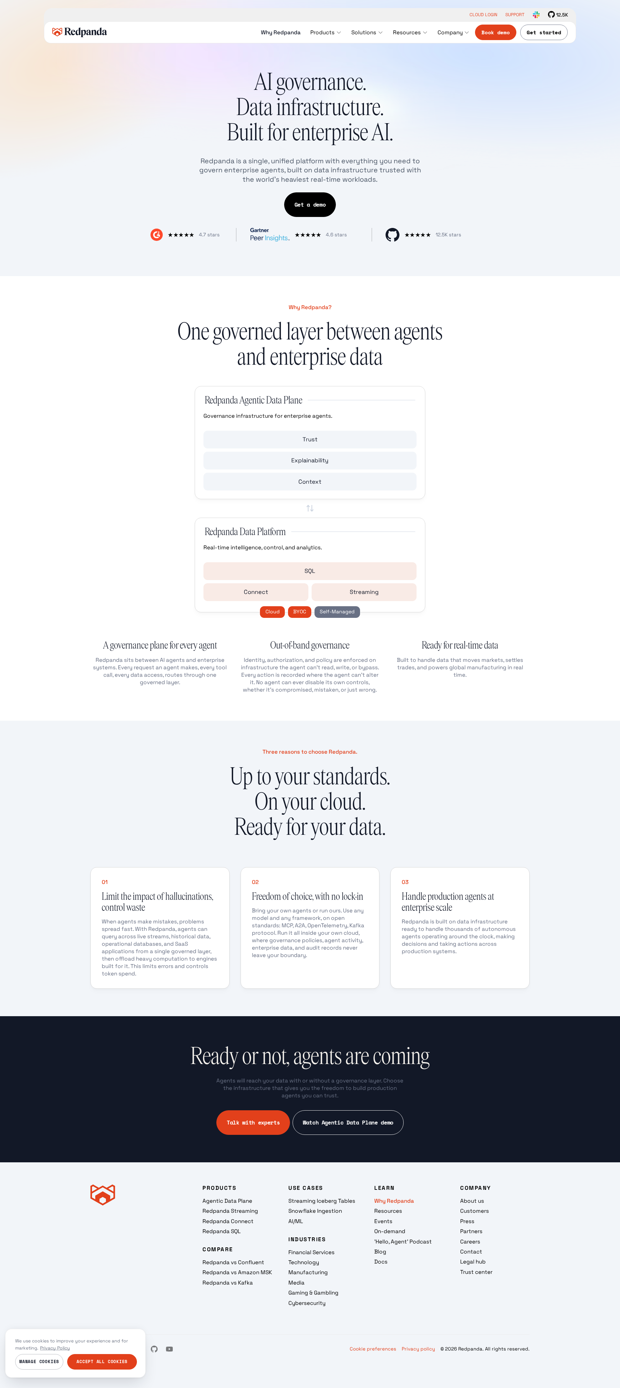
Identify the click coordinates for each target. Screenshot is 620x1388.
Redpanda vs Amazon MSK (237, 1272)
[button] (326, 32)
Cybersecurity (307, 1303)
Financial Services (311, 1252)
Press (467, 1221)
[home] (79, 32)
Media (296, 1282)
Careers (470, 1241)
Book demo (495, 32)
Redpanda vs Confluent (233, 1262)
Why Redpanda (394, 1200)
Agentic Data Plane (227, 1200)
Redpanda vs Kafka (227, 1282)
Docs (381, 1261)
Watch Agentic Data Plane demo (348, 1122)
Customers (474, 1210)
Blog (380, 1251)
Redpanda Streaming (230, 1210)
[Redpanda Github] (154, 1349)
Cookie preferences (373, 1349)
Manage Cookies (39, 1361)
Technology (303, 1262)
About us (472, 1200)
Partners (471, 1231)
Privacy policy (418, 1349)
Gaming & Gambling (313, 1292)
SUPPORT (514, 15)
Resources (388, 1210)
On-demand (389, 1231)
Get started (544, 32)
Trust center (476, 1271)
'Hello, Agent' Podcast (403, 1241)
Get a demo (310, 204)
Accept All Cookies (102, 1361)
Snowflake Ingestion (315, 1210)
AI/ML (295, 1221)
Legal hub (473, 1261)
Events (383, 1221)
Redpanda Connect (227, 1221)
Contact (471, 1251)
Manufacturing (308, 1272)
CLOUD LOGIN (483, 15)
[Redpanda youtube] (169, 1349)
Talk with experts (253, 1122)
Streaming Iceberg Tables (321, 1200)
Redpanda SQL (221, 1231)
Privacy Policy (55, 1348)
